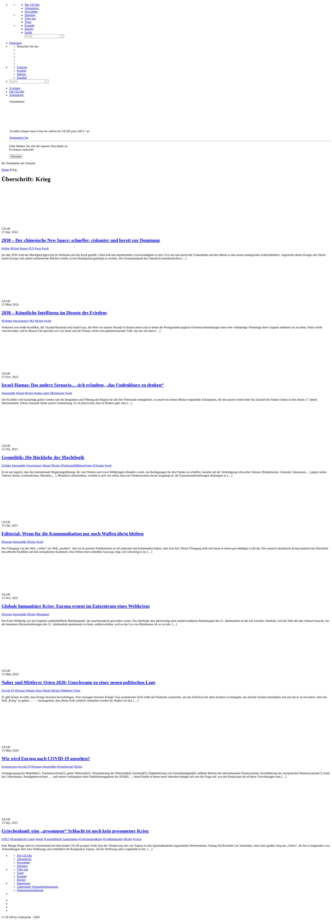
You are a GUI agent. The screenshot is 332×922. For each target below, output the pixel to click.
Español (22, 77)
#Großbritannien (113, 839)
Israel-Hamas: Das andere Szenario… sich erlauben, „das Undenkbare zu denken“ (83, 384)
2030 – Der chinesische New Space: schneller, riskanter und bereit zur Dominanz (81, 240)
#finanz (30, 690)
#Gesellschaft (65, 766)
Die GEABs (32, 4)
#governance (21, 320)
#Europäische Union (22, 839)
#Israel (20, 393)
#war (38, 248)
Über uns (30, 18)
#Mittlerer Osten (70, 690)
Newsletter (31, 11)
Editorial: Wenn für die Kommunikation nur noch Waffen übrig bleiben (73, 533)
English (21, 70)
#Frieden (7, 320)
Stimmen (30, 15)
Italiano (21, 74)
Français (22, 67)
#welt (45, 248)
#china (6, 248)
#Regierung (57, 393)
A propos (14, 88)
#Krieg (14, 248)
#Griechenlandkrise (90, 839)
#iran (39, 690)
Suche (28, 32)
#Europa (7, 541)
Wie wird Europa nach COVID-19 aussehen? (46, 758)
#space (24, 248)
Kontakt (29, 25)
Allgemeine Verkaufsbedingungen (37, 886)
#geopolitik (8, 393)
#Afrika (6, 465)
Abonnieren (32, 8)
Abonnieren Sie (18, 137)
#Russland (42, 614)
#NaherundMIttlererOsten (76, 465)
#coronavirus (9, 766)
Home (5, 169)
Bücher (29, 29)
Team (28, 22)
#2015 (5, 839)
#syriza (137, 839)
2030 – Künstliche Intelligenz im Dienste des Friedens (54, 312)
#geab (39, 839)
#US (31, 248)
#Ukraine (98, 465)
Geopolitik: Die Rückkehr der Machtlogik (43, 457)
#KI (31, 320)
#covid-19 (8, 690)
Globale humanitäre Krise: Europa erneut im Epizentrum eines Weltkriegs (76, 606)
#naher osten (41, 393)
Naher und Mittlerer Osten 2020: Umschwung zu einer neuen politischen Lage (78, 682)
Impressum (23, 883)
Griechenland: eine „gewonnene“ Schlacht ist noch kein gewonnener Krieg (75, 830)
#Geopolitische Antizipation (61, 839)
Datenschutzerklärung (30, 890)
